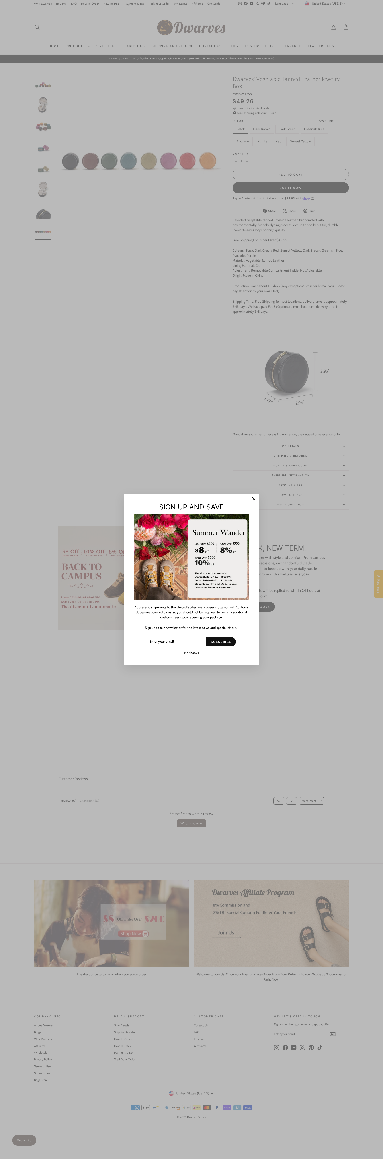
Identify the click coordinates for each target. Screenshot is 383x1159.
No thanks (191, 653)
